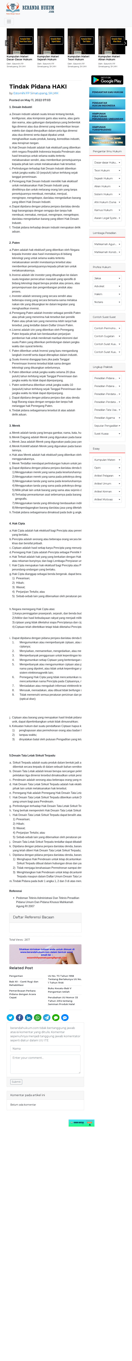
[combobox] (107, 162)
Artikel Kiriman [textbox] (103, 491)
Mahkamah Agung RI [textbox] (107, 244)
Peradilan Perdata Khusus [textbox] (108, 402)
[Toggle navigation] (9, 21)
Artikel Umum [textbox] (102, 483)
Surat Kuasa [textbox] (101, 433)
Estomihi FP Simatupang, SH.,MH (35, 93)
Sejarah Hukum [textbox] (103, 178)
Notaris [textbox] (98, 302)
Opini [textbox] (97, 467)
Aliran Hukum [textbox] (102, 186)
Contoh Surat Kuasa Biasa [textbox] (108, 344)
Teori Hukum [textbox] (102, 170)
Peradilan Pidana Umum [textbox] (108, 378)
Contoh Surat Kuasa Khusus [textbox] (108, 352)
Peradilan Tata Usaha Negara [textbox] (108, 409)
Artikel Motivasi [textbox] (103, 499)
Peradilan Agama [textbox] (104, 417)
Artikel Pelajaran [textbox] (103, 475)
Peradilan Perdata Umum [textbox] (108, 394)
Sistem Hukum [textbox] (103, 194)
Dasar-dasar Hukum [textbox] (106, 162)
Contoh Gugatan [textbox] (104, 336)
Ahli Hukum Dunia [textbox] (105, 202)
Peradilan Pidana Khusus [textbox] (108, 386)
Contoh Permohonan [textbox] (107, 328)
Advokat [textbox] (99, 286)
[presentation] (6, 43)
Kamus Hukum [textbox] (103, 210)
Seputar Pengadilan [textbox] (106, 425)
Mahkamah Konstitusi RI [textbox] (108, 252)
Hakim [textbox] (98, 294)
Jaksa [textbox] (97, 278)
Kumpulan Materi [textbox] (104, 459)
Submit (16, 1081)
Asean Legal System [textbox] (106, 218)
